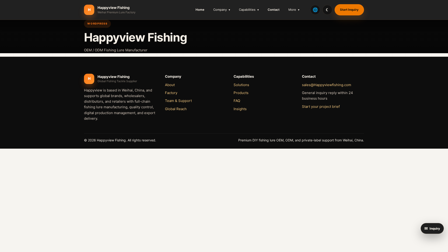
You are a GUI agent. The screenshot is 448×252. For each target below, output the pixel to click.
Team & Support (178, 100)
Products (241, 93)
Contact (274, 9)
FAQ (237, 100)
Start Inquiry (349, 9)
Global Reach (176, 109)
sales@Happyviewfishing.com (326, 85)
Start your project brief (321, 106)
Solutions (241, 85)
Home (200, 9)
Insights (240, 109)
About (170, 85)
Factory (171, 93)
